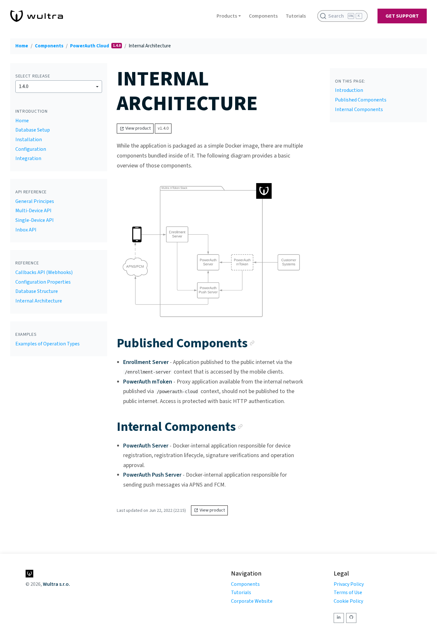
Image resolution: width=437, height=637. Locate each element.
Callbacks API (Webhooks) (44, 272)
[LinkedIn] (339, 618)
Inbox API (25, 229)
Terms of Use (348, 592)
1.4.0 (23, 86)
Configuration (30, 149)
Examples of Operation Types (47, 343)
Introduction (349, 90)
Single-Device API (34, 220)
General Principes (34, 201)
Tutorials (296, 16)
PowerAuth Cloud (90, 46)
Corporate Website (252, 601)
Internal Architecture (38, 300)
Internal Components (359, 109)
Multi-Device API (33, 210)
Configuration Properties (43, 282)
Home (21, 46)
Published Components (360, 99)
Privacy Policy (349, 584)
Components (263, 16)
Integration (28, 158)
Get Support (402, 16)
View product (138, 128)
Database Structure (36, 291)
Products (227, 16)
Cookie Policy (348, 601)
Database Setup (32, 129)
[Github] (351, 618)
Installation (28, 139)
